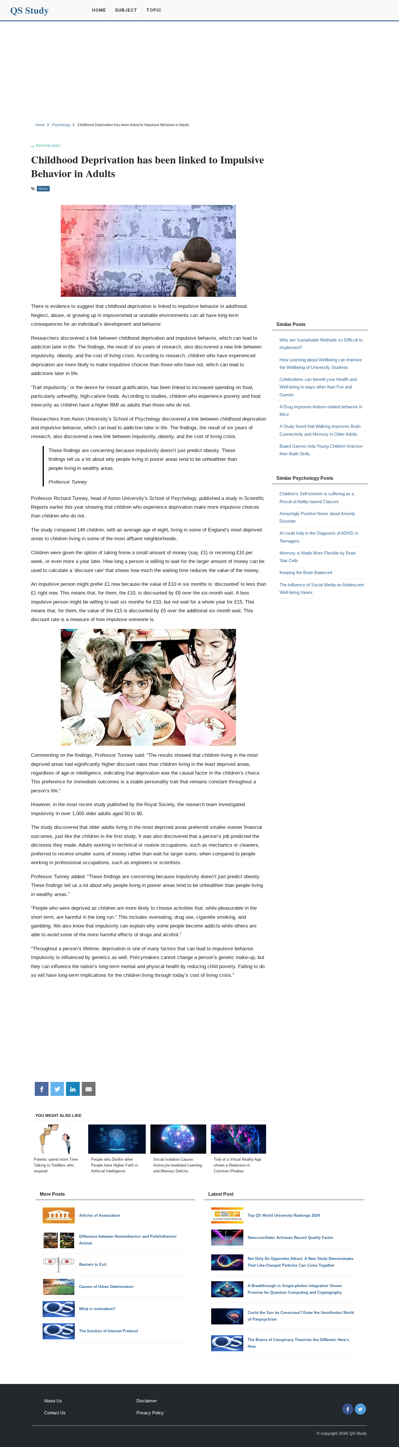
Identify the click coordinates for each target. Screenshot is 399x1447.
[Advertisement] (199, 71)
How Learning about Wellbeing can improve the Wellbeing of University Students (321, 363)
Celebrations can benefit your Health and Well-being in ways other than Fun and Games (318, 387)
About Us (53, 1400)
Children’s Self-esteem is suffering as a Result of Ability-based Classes (317, 497)
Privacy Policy (150, 1412)
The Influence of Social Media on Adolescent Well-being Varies (322, 588)
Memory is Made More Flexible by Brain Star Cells (318, 556)
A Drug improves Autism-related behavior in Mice (321, 410)
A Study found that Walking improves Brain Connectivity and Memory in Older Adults (320, 430)
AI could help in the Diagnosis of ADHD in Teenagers (319, 537)
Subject (126, 10)
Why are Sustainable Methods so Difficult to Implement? (321, 343)
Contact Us (55, 1412)
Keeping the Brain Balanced (306, 572)
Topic (153, 10)
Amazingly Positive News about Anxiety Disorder (317, 517)
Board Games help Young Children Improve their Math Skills (321, 450)
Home (99, 10)
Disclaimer (146, 1400)
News (43, 188)
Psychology (48, 145)
